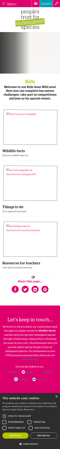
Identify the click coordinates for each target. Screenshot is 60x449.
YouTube (41, 379)
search (56, 3)
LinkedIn (23, 379)
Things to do (12, 206)
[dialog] (30, 421)
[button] (30, 443)
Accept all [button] (15, 435)
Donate (46, 3)
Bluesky (30, 371)
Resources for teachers (21, 262)
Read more (29, 409)
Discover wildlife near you (15, 155)
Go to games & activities (14, 211)
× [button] (56, 396)
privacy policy (29, 359)
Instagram (48, 371)
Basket (36, 3)
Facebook (12, 371)
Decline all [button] (43, 435)
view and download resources (17, 267)
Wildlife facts (13, 150)
